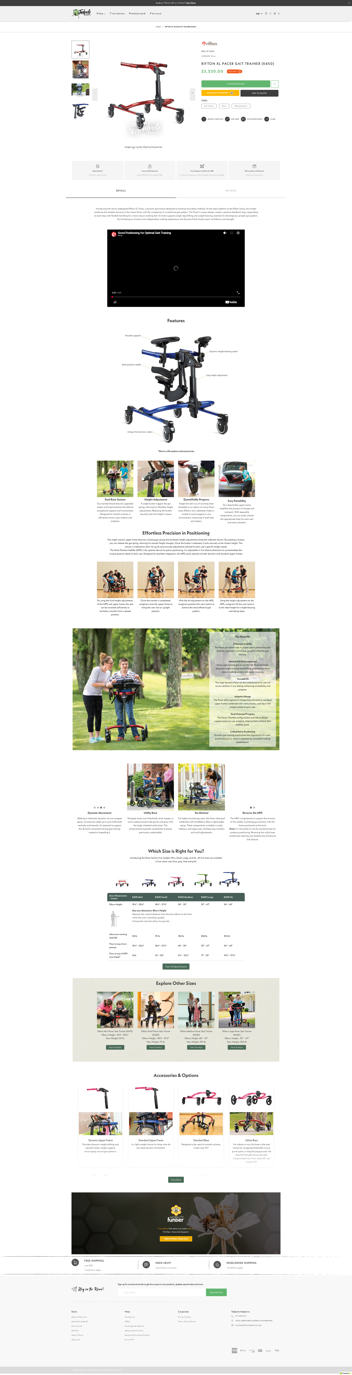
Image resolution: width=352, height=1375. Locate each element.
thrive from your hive (176, 1239)
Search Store (77, 1335)
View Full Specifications (176, 966)
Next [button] (192, 96)
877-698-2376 (241, 1316)
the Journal (77, 1326)
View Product (115, 1047)
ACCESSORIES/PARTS (255, 119)
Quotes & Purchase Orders (137, 1335)
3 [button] (142, 149)
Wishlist (75, 1330)
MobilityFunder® (80, 1321)
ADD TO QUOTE (259, 93)
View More (176, 1179)
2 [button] (138, 149)
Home (158, 27)
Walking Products (241, 106)
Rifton (213, 56)
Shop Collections (79, 1317)
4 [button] (146, 149)
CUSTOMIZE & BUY (236, 84)
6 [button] (154, 149)
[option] (143, 92)
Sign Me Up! (216, 1292)
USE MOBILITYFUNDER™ (218, 93)
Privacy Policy (184, 1317)
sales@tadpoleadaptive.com (249, 1325)
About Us (76, 1339)
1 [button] (133, 149)
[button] (274, 84)
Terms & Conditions (187, 1321)
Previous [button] (95, 96)
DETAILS (121, 190)
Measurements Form (134, 1330)
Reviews (231, 190)
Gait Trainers (209, 106)
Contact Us (130, 1317)
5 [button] (150, 149)
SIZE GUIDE (235, 119)
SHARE (272, 119)
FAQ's (127, 1321)
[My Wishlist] (270, 14)
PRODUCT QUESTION (215, 119)
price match (232, 71)
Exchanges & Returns (134, 1326)
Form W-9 (129, 1339)
